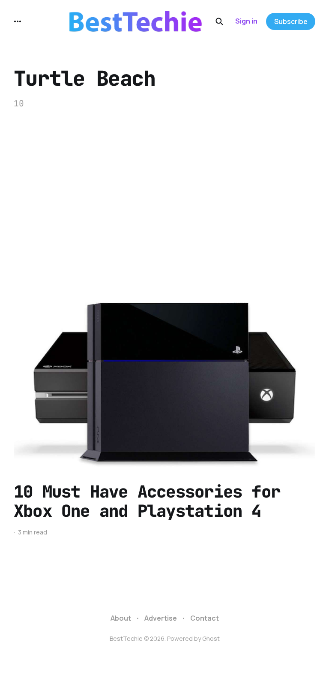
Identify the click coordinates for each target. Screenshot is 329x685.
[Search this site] (219, 21)
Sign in (246, 21)
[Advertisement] (164, 204)
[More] (17, 21)
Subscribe (291, 21)
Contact (204, 618)
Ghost (211, 638)
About (121, 618)
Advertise (160, 618)
